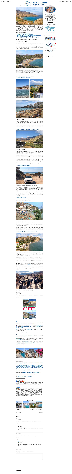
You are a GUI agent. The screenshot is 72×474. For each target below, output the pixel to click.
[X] (18, 381)
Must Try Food (36, 369)
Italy (46, 40)
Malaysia (47, 44)
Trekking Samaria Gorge (27, 343)
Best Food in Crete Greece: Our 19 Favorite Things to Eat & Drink (28, 37)
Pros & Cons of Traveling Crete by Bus (23, 165)
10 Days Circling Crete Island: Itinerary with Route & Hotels (27, 231)
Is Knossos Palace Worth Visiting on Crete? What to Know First (28, 129)
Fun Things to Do (23, 369)
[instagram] (48, 56)
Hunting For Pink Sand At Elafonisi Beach (24, 77)
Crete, (24, 323)
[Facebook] (16, 381)
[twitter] (46, 56)
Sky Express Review (23, 363)
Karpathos (20, 323)
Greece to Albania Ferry (28, 376)
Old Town (17, 366)
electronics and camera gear (26, 326)
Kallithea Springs (27, 366)
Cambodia (48, 43)
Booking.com (19, 335)
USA (49, 48)
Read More (50, 22)
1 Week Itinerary (33, 365)
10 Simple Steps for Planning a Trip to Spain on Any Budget (22, 413)
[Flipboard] (22, 381)
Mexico (52, 48)
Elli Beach (21, 366)
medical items (38, 326)
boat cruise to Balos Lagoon (30, 342)
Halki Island (24, 372)
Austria (53, 37)
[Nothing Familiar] (36, 3)
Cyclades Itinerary (31, 362)
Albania (49, 37)
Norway (48, 41)
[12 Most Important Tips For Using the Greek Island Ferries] (19, 404)
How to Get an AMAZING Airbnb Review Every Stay (36, 413)
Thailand (52, 45)
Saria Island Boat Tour (27, 370)
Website (17, 467)
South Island (50, 51)
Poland (52, 41)
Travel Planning (61, 1)
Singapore (47, 45)
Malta (49, 40)
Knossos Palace (18, 343)
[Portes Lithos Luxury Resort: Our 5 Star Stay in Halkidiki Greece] (32, 404)
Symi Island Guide (30, 372)
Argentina (51, 49)
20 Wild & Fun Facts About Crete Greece (24, 33)
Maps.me (29, 264)
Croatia (46, 38)
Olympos (21, 370)
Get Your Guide (25, 341)
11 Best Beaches (34, 367)
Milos (26, 323)
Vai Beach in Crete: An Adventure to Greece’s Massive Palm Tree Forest (29, 35)
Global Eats (9, 1)
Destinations (3, 1)
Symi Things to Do (37, 372)
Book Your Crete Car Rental (21, 197)
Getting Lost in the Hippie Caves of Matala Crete (25, 36)
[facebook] (50, 56)
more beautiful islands (31, 323)
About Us (67, 1)
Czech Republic (51, 38)
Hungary (54, 39)
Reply (17, 423)
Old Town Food (20, 376)
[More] (24, 381)
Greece (50, 39)
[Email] (53, 56)
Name (17, 461)
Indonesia (53, 43)
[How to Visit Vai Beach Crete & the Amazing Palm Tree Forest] (39, 404)
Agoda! (24, 335)
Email (17, 464)
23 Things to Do (39, 365)
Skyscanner (28, 332)
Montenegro (54, 40)
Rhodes (17, 323)
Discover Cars (19, 339)
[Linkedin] (19, 381)
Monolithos (18, 367)
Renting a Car (27, 365)
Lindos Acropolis (39, 366)
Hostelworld (30, 335)
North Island (52, 50)
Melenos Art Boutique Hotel (25, 367)
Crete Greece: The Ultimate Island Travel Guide (25, 34)
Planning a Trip (24, 362)
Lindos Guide (33, 366)
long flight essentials (19, 327)
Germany (46, 39)
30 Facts (36, 362)
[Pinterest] (21, 381)
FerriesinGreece (29, 329)
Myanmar (51, 44)
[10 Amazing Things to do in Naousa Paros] (26, 404)
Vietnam (49, 46)
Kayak (32, 332)
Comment (18, 452)
